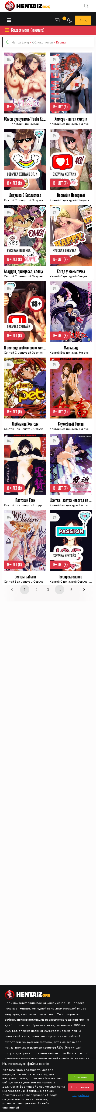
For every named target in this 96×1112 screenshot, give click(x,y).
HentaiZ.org (20, 42)
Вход (83, 20)
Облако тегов (42, 42)
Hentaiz (32, 6)
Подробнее (80, 1095)
